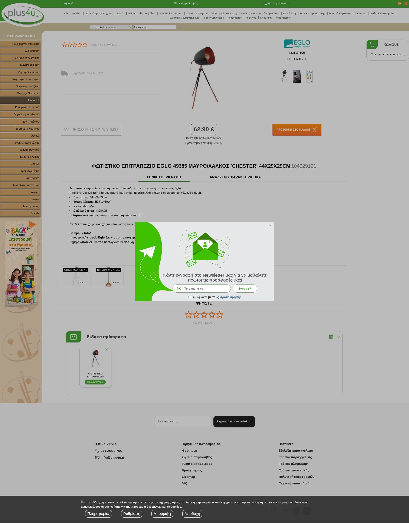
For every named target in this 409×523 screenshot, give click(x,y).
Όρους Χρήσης (230, 297)
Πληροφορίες (98, 513)
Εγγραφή (245, 288)
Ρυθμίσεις (131, 513)
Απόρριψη (162, 513)
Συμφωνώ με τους (217, 297)
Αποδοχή (192, 513)
